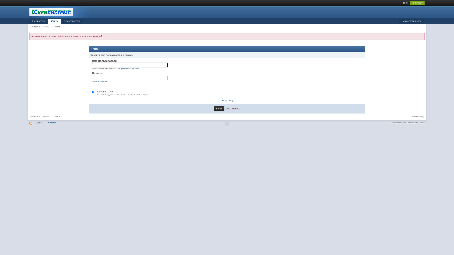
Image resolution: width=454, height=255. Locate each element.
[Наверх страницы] (227, 124)
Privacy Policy (227, 101)
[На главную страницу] (61, 11)
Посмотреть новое (411, 21)
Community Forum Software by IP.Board (407, 123)
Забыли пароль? (99, 81)
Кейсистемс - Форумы (39, 116)
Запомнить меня (105, 91)
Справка (52, 123)
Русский (39, 123)
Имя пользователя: (105, 60)
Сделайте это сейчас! (129, 69)
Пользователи (72, 21)
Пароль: (97, 73)
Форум (55, 21)
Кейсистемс (38, 21)
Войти (405, 3)
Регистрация (417, 3)
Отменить (235, 108)
